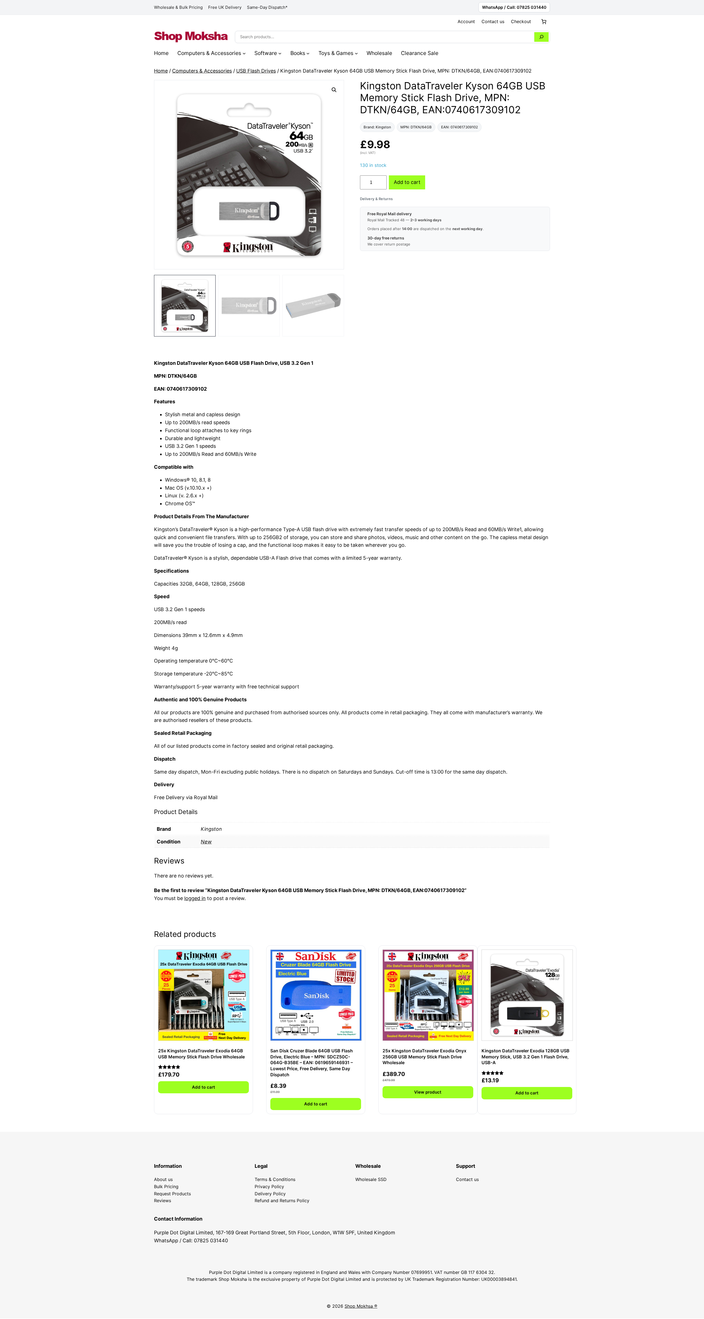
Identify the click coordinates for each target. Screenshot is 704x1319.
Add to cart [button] (203, 1087)
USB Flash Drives (256, 71)
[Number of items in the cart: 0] (544, 21)
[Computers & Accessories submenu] (244, 53)
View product (427, 1092)
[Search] (541, 37)
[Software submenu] (280, 53)
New (206, 842)
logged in (195, 898)
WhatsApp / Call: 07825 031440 (514, 7)
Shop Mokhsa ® (361, 1306)
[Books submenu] (308, 53)
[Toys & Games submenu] (356, 53)
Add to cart (407, 182)
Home (161, 71)
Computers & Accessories (202, 71)
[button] (334, 90)
